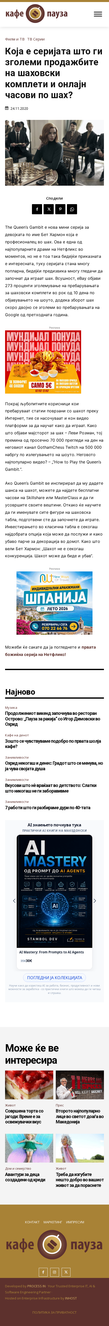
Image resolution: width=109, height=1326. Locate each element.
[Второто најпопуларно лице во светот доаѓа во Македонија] (80, 1085)
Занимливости (17, 757)
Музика (11, 707)
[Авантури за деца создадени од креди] (29, 1148)
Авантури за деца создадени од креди (25, 1177)
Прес (60, 1105)
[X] (49, 209)
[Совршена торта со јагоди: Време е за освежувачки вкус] (29, 1085)
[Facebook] (37, 209)
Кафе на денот (17, 735)
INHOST (71, 1298)
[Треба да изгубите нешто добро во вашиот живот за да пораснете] (80, 1148)
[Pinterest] (60, 209)
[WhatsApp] (72, 209)
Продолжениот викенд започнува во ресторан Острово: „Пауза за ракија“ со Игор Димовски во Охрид (52, 719)
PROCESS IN (36, 1286)
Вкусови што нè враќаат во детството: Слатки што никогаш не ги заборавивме (50, 788)
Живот (10, 1105)
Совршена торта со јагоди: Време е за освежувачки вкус (24, 1116)
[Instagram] (54, 1272)
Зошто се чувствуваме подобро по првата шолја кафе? (53, 743)
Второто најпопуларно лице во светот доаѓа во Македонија (80, 1116)
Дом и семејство (18, 1168)
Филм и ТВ (15, 39)
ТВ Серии (36, 39)
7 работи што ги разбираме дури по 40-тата (47, 807)
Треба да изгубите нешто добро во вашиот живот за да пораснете (80, 1180)
